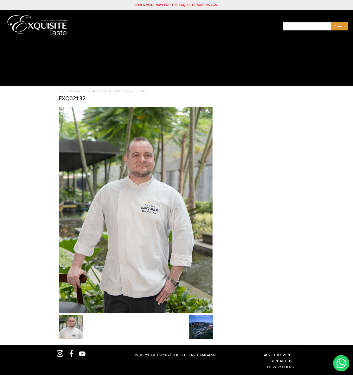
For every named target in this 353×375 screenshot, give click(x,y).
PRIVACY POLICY (280, 366)
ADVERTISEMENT (278, 354)
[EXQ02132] (136, 210)
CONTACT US (281, 360)
